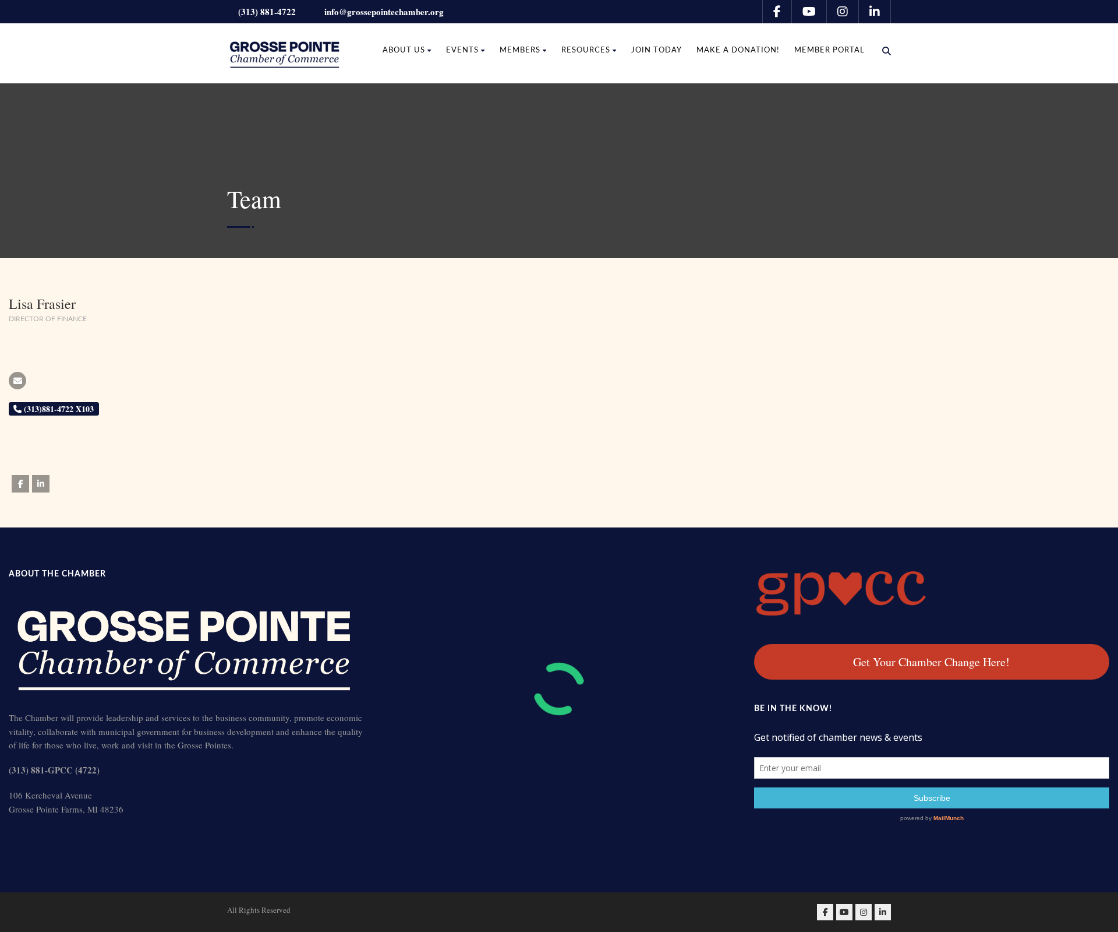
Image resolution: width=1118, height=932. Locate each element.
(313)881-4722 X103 (58, 409)
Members (520, 50)
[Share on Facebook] (20, 484)
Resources (585, 50)
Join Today (656, 50)
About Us (404, 50)
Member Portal (829, 50)
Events (462, 50)
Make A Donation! (738, 50)
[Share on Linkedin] (40, 484)
